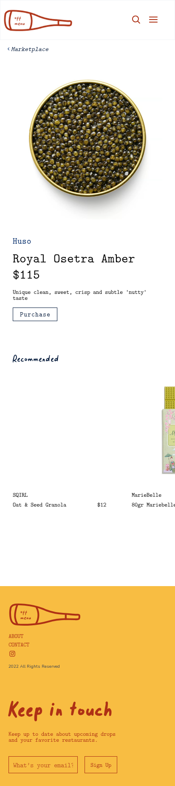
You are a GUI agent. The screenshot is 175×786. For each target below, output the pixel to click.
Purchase (35, 314)
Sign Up (100, 765)
